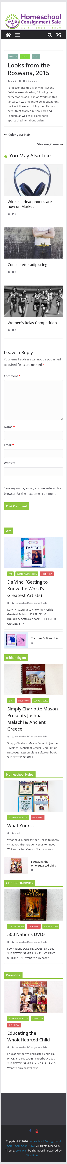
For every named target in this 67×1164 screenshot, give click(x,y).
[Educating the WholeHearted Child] (16, 865)
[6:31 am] (20, 81)
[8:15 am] (8, 942)
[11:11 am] (9, 214)
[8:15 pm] (8, 603)
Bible (11, 700)
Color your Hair (19, 135)
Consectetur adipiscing (27, 264)
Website (9, 463)
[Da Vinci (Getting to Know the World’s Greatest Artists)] (33, 552)
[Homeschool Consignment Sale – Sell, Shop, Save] (8, 34)
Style (36, 56)
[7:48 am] (9, 330)
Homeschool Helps (18, 817)
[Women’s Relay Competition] (33, 288)
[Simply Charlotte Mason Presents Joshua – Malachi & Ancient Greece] (33, 679)
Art (10, 574)
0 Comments (32, 81)
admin (14, 81)
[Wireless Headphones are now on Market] (33, 167)
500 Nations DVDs (26, 934)
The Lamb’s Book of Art (45, 638)
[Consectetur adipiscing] (33, 230)
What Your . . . (21, 825)
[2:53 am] (8, 833)
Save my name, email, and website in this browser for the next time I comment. (32, 491)
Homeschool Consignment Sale (31, 602)
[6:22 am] (9, 272)
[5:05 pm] (8, 736)
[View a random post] (58, 34)
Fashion (13, 56)
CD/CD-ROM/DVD (16, 926)
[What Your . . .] (33, 796)
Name (9, 427)
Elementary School (27, 574)
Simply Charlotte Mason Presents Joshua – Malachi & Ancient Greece (32, 719)
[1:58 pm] (32, 643)
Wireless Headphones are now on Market (30, 204)
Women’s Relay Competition (32, 322)
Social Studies (41, 700)
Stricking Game (48, 144)
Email (9, 445)
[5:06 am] (32, 870)
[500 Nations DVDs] (33, 905)
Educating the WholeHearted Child (43, 863)
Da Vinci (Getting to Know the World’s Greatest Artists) (27, 588)
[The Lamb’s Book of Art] (16, 640)
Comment (12, 376)
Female (25, 56)
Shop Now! (47, 574)
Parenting (37, 1018)
